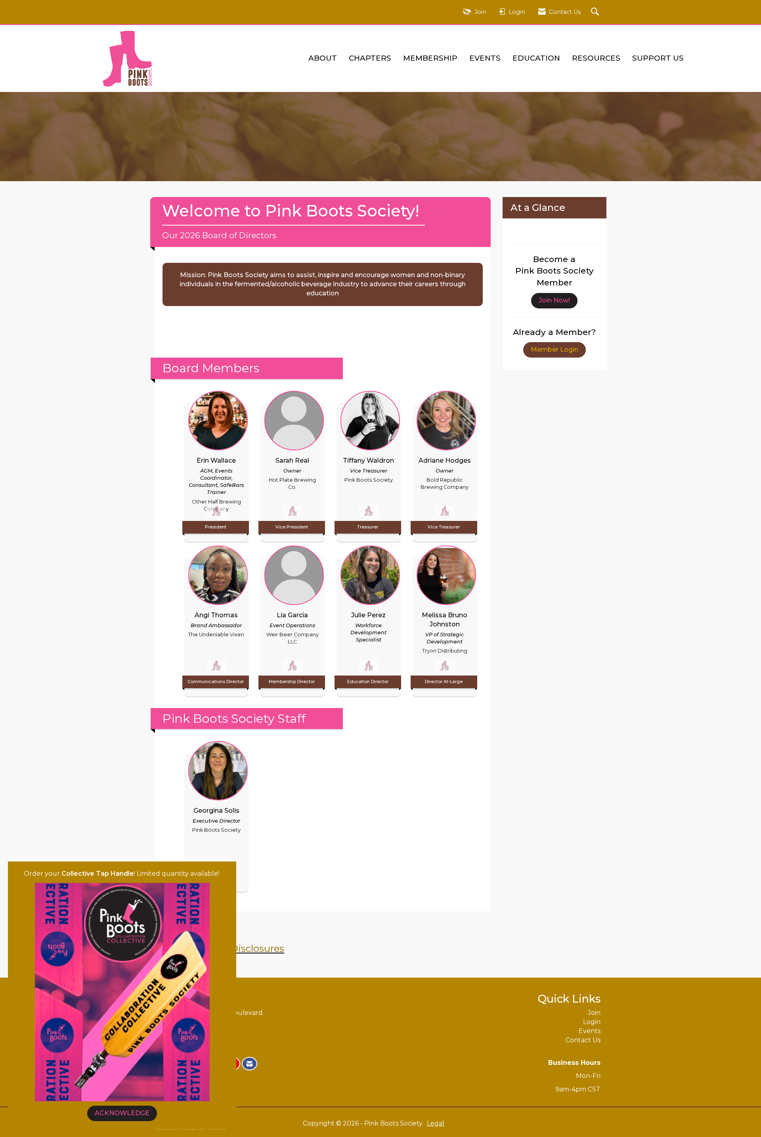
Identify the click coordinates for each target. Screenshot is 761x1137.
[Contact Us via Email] (249, 1064)
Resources (596, 58)
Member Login (554, 349)
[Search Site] (596, 12)
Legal (435, 1123)
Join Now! (554, 300)
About (322, 58)
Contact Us (583, 1040)
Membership (430, 58)
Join (594, 1012)
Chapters (370, 58)
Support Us (658, 58)
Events (485, 58)
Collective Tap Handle (97, 873)
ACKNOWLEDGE (122, 1113)
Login (591, 1022)
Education (536, 58)
